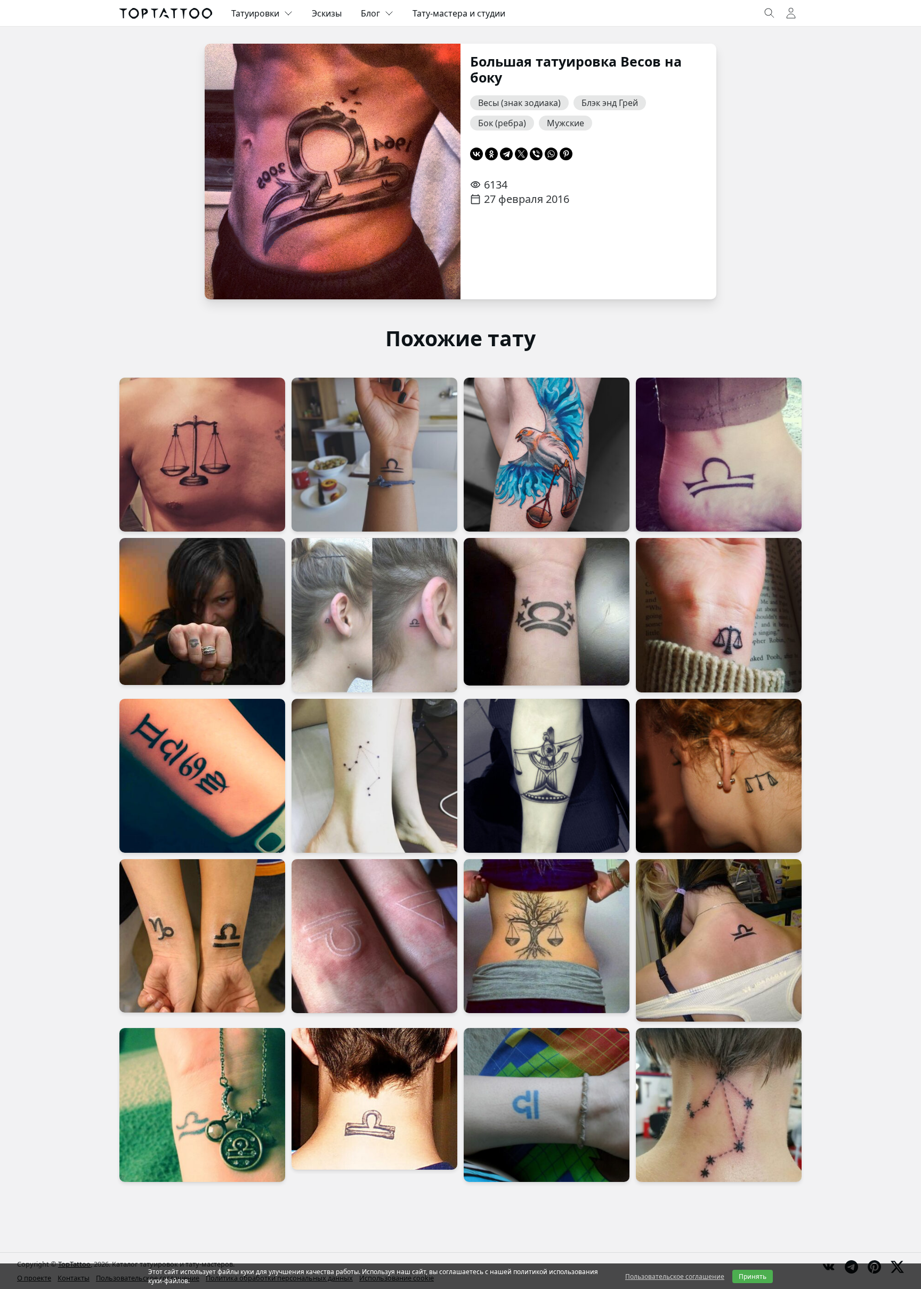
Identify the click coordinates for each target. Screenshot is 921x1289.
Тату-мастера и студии (459, 13)
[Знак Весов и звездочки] (546, 611)
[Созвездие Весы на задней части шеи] (719, 1105)
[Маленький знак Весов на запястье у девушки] (719, 615)
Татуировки (255, 13)
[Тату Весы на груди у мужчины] (202, 455)
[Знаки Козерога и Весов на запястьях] (202, 936)
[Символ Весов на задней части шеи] (374, 1099)
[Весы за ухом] (719, 776)
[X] (521, 154)
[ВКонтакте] (476, 154)
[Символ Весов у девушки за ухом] (374, 615)
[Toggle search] (769, 13)
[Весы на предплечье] (546, 776)
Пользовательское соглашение (674, 1276)
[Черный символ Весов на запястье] (202, 1105)
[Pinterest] (566, 154)
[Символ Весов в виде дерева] (546, 936)
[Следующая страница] (436, 171)
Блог (370, 13)
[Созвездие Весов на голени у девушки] (374, 776)
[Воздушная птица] (546, 455)
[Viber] (536, 154)
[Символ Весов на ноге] (546, 1105)
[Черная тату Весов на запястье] (374, 455)
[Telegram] (506, 154)
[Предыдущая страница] (229, 171)
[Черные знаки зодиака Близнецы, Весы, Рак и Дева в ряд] (202, 776)
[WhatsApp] (551, 154)
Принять (752, 1276)
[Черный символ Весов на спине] (719, 940)
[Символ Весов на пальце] (202, 611)
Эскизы (327, 13)
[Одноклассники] (491, 154)
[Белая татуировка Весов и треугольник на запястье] (374, 936)
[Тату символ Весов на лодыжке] (719, 455)
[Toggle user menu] (791, 13)
